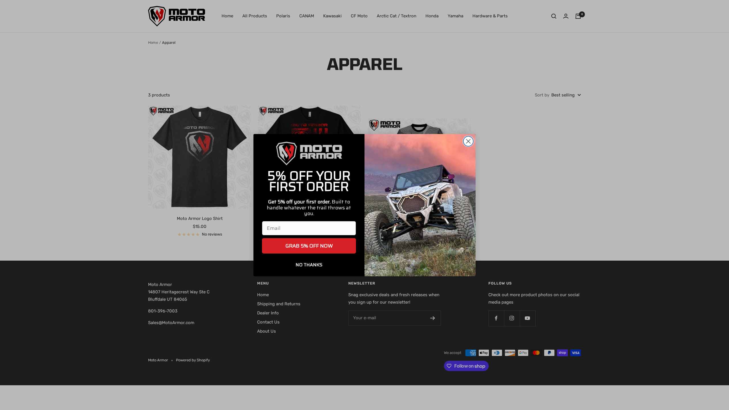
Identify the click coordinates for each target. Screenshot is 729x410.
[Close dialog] (468, 141)
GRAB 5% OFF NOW (309, 246)
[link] (309, 153)
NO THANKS (309, 264)
